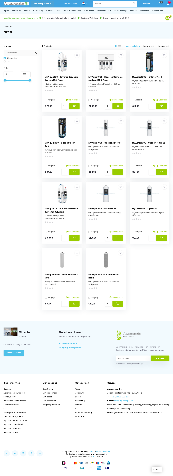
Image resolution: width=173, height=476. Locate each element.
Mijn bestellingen (50, 393)
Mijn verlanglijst (49, 400)
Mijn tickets (48, 397)
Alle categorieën (41, 3)
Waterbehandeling (72, 11)
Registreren (48, 389)
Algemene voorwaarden (14, 393)
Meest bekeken (133, 46)
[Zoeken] (134, 4)
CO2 (58, 11)
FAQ (5, 408)
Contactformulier (11, 404)
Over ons (8, 389)
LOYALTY (156, 469)
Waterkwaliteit (104, 11)
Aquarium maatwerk (13, 428)
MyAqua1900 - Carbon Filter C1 (104, 142)
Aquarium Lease (11, 432)
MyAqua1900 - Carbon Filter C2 (149, 142)
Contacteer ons (13, 352)
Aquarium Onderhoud (13, 424)
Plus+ (98, 451)
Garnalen (144, 11)
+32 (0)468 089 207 (69, 343)
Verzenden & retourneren (15, 400)
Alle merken (11, 58)
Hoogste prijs (163, 46)
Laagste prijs (148, 46)
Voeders (133, 11)
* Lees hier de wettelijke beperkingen (129, 364)
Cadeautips (157, 11)
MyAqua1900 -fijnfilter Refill (147, 77)
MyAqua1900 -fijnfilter (144, 208)
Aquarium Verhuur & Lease (15, 420)
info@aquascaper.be (70, 347)
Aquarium (16, 11)
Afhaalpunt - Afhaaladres (15, 412)
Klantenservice (70, 3)
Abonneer (160, 358)
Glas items (89, 11)
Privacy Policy (9, 397)
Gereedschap (120, 11)
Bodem (27, 11)
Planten (50, 11)
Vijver (6, 11)
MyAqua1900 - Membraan (102, 208)
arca (8, 61)
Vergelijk (51, 100)
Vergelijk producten (51, 404)
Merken (8, 26)
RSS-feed (107, 451)
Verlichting (38, 11)
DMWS (91, 451)
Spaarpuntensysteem (13, 416)
